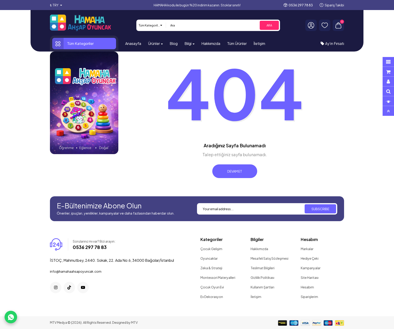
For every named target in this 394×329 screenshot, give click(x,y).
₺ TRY (54, 5)
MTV (134, 322)
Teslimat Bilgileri (263, 268)
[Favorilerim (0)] (324, 25)
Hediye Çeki (310, 258)
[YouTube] (83, 287)
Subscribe (320, 209)
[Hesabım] (311, 25)
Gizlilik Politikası (262, 277)
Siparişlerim (309, 297)
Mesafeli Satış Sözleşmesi (269, 258)
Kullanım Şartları (262, 287)
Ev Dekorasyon (211, 297)
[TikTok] (69, 287)
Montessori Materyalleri (217, 277)
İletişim (256, 297)
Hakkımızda (259, 249)
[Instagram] (55, 287)
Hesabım (307, 287)
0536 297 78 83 (301, 5)
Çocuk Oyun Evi (212, 287)
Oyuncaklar (209, 258)
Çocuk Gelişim (211, 249)
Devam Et (234, 171)
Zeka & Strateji (211, 268)
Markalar (307, 249)
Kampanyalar (311, 268)
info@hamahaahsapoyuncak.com (75, 271)
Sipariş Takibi (334, 5)
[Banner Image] (84, 103)
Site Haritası (310, 277)
